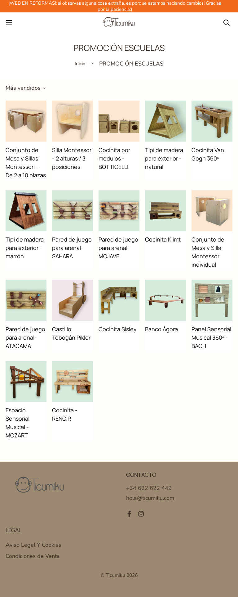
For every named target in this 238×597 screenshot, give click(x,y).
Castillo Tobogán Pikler (71, 333)
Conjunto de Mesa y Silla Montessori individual (208, 252)
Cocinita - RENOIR (64, 414)
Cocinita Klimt (163, 239)
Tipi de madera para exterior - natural (164, 158)
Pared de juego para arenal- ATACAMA (25, 337)
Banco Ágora (161, 329)
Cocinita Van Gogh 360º (208, 154)
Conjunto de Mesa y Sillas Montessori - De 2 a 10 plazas (26, 162)
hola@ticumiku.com (150, 498)
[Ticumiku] (119, 22)
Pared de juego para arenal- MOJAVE (118, 248)
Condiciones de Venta (33, 556)
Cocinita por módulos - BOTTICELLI (114, 158)
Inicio (80, 64)
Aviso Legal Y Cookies (33, 545)
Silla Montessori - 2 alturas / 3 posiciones (72, 158)
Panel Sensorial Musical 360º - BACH (211, 337)
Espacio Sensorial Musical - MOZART (17, 422)
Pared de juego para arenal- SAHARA (72, 248)
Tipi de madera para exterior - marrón (25, 248)
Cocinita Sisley (118, 329)
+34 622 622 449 (149, 488)
